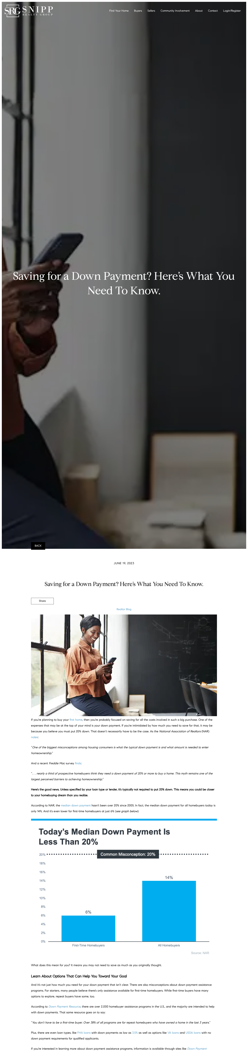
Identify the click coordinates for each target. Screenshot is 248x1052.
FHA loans (84, 1033)
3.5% (135, 1033)
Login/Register (232, 11)
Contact (213, 11)
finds (78, 763)
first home (76, 720)
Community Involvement (175, 11)
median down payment (76, 805)
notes (34, 737)
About (199, 11)
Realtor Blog (124, 609)
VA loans (173, 1033)
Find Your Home (119, 11)
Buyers (138, 11)
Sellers (151, 11)
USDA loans (193, 1033)
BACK (38, 546)
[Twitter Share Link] (42, 611)
